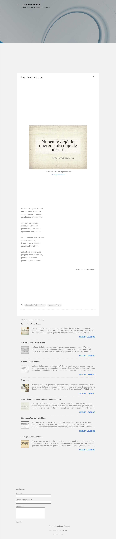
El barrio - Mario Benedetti (31, 361)
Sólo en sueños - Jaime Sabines (33, 418)
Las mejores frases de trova (31, 437)
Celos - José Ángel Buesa (31, 324)
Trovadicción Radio (30, 4)
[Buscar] (98, 5)
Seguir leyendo (87, 337)
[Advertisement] (58, 42)
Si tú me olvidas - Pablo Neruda (33, 343)
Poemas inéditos (54, 305)
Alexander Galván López (35, 305)
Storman (64, 530)
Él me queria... (26, 380)
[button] (94, 76)
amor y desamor (58, 174)
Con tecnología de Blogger (59, 526)
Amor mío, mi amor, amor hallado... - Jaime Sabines (41, 399)
